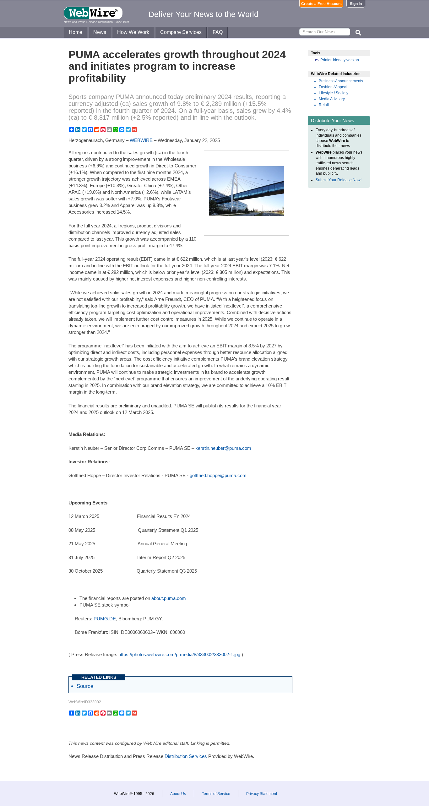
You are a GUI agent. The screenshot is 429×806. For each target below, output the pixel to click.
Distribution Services (186, 756)
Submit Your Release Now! (338, 180)
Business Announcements (341, 81)
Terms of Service (216, 794)
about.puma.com (168, 598)
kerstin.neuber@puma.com (223, 448)
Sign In (356, 4)
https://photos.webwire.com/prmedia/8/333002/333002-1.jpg (179, 654)
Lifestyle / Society (333, 93)
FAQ (218, 32)
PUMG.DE (105, 618)
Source (85, 686)
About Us (178, 794)
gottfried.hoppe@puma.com (218, 475)
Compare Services (181, 32)
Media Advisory (332, 99)
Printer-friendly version (339, 60)
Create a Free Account (321, 4)
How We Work (133, 32)
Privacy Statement (261, 794)
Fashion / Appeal (333, 87)
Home (75, 32)
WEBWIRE (141, 140)
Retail (324, 105)
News (99, 32)
